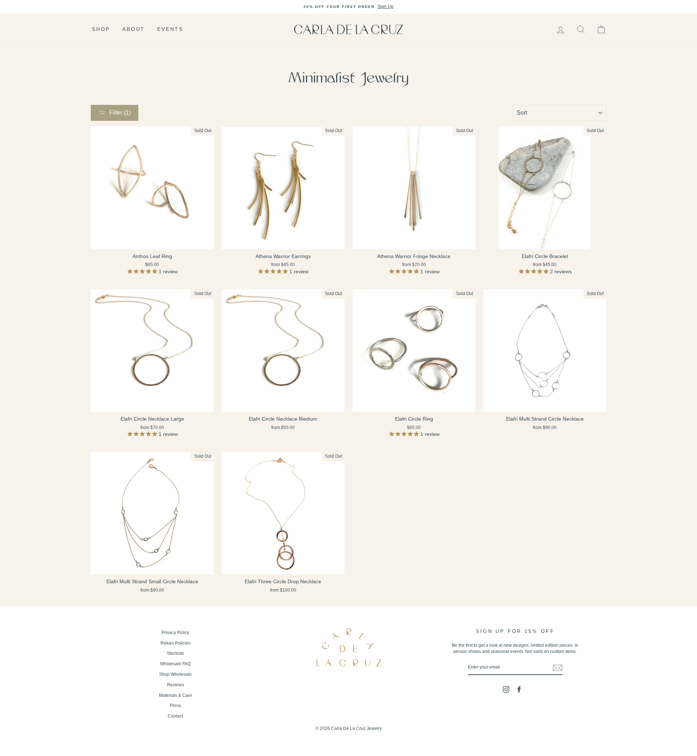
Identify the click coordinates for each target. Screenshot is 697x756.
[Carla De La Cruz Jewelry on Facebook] (519, 689)
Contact (175, 716)
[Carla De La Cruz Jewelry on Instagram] (506, 689)
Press (175, 705)
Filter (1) (120, 113)
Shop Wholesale (175, 674)
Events (170, 29)
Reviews (175, 684)
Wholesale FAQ (175, 663)
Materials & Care (175, 695)
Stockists (175, 653)
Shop (101, 29)
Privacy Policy (175, 632)
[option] (348, 7)
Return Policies (175, 643)
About (133, 29)
